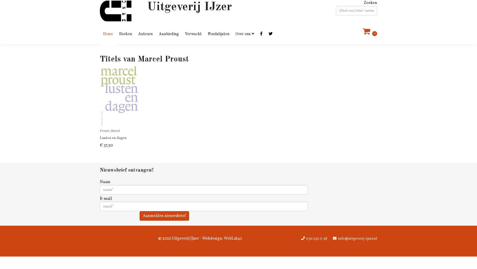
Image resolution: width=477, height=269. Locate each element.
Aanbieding (169, 34)
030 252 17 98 (316, 238)
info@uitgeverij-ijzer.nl (357, 238)
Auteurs (145, 34)
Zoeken (370, 3)
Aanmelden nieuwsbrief (164, 216)
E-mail (106, 199)
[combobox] (356, 10)
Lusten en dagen (113, 138)
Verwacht (193, 34)
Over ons (243, 34)
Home (108, 34)
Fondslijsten (219, 34)
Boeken (125, 34)
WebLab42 (232, 238)
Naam (105, 182)
